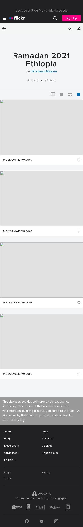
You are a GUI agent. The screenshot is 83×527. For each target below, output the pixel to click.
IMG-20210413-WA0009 (17, 302)
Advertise (47, 438)
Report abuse (50, 452)
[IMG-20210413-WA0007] (41, 127)
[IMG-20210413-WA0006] (41, 341)
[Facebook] (27, 521)
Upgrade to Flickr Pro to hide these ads (42, 11)
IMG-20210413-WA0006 (17, 374)
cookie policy (16, 420)
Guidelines (10, 452)
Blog (7, 438)
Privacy (46, 472)
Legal (7, 472)
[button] (70, 28)
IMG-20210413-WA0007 (17, 159)
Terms (8, 478)
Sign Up (71, 18)
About (8, 431)
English (8, 460)
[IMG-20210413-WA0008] (41, 198)
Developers (11, 445)
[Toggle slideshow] (53, 94)
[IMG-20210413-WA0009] (41, 270)
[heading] (17, 18)
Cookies (47, 445)
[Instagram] (56, 521)
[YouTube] (41, 521)
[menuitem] (55, 18)
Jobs (45, 431)
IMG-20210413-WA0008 (17, 231)
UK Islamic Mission (43, 71)
